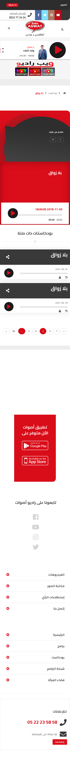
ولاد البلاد (28, 50)
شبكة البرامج (55, 668)
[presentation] (2, 48)
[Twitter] (45, 15)
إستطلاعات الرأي (53, 597)
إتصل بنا (58, 608)
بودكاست (52, 93)
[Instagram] (51, 15)
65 (14, 331)
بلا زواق (59, 254)
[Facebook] (38, 15)
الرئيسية (58, 634)
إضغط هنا (59, 742)
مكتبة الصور (55, 586)
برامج (60, 646)
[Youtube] (58, 15)
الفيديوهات (56, 574)
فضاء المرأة (56, 680)
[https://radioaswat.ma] (65, 93)
